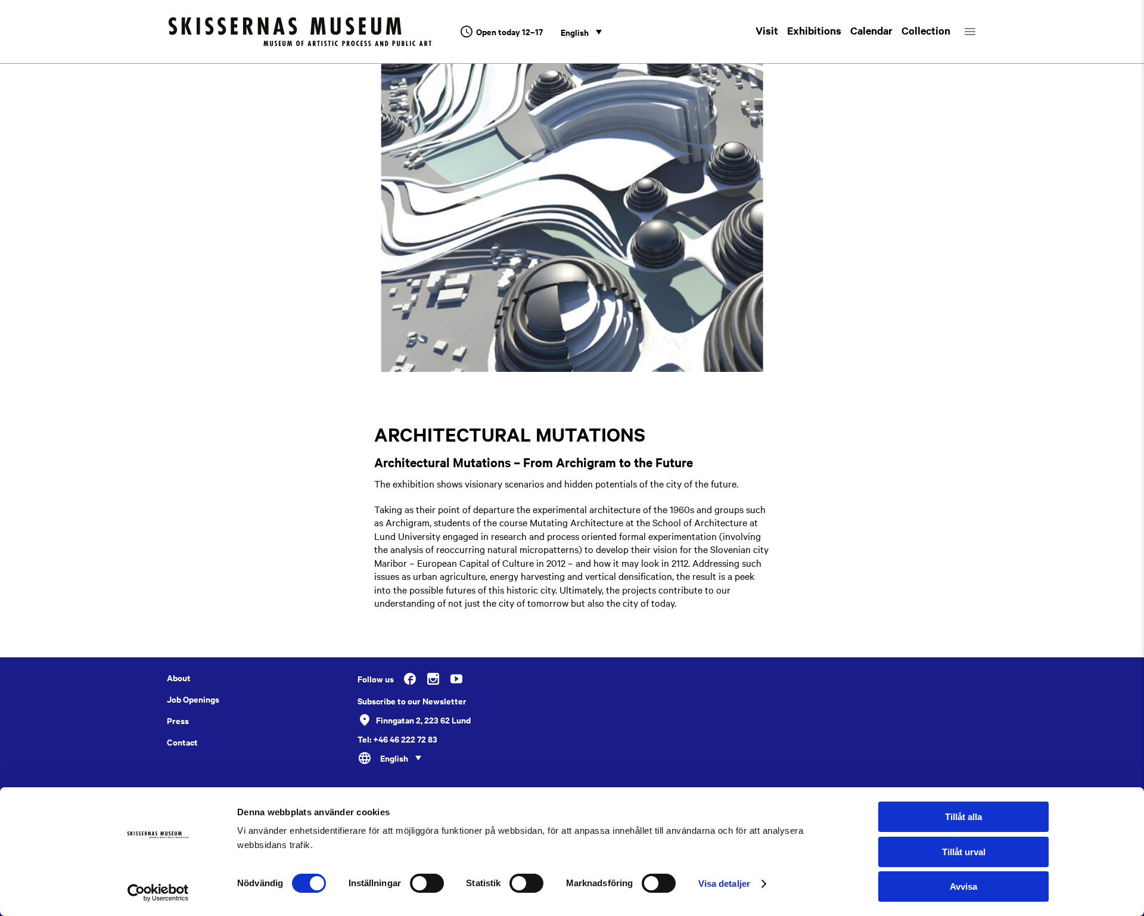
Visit (767, 30)
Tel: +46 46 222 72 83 (397, 739)
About (179, 678)
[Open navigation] (980, 31)
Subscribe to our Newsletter (412, 701)
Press (178, 720)
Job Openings (193, 699)
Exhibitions (814, 30)
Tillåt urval (964, 852)
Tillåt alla (963, 817)
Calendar (871, 30)
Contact (182, 742)
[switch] (427, 883)
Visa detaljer (724, 883)
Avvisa (963, 886)
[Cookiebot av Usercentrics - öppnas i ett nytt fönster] (158, 893)
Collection (925, 30)
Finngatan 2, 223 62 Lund (423, 719)
